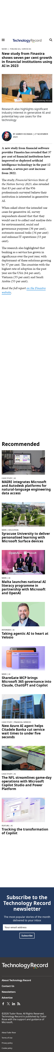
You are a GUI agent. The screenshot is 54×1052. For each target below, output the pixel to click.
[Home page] (27, 40)
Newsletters (9, 991)
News (4, 49)
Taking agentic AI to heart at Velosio (25, 635)
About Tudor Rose (9, 1032)
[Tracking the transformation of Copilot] (23, 809)
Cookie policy (7, 1048)
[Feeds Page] (18, 1003)
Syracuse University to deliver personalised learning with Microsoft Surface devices (26, 537)
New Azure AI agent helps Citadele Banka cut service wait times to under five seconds (23, 731)
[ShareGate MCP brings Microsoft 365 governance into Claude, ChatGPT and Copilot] (23, 658)
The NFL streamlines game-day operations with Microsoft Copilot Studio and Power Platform (27, 783)
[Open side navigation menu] (3, 39)
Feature (5, 825)
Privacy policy (7, 1043)
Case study (7, 478)
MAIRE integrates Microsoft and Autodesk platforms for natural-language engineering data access (26, 487)
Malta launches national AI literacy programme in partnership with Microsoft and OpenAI (24, 587)
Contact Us (8, 986)
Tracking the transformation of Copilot (25, 831)
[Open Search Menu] (50, 39)
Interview (6, 630)
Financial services (20, 49)
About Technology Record (16, 980)
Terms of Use (7, 1038)
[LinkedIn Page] (13, 1003)
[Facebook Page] (3, 1003)
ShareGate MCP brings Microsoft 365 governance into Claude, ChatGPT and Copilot (26, 681)
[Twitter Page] (8, 1003)
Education (13, 530)
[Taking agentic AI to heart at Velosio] (23, 613)
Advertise (7, 997)
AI (15, 478)
